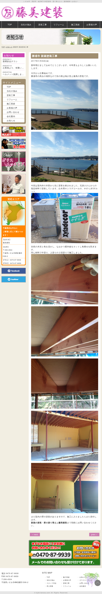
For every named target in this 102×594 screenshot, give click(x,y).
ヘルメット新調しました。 (15, 74)
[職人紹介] (13, 137)
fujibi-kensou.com (43, 593)
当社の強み (26, 24)
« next (35, 534)
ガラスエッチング (85, 580)
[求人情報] (13, 150)
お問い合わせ (13, 112)
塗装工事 (42, 24)
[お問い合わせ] (65, 564)
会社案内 (11, 116)
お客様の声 (91, 24)
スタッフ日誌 (51, 583)
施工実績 (75, 24)
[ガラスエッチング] (13, 173)
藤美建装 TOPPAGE (31, 12)
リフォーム (59, 24)
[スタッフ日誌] (13, 195)
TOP (10, 24)
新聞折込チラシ (10, 61)
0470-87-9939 (15, 260)
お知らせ (9, 47)
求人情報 (50, 586)
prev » (94, 534)
